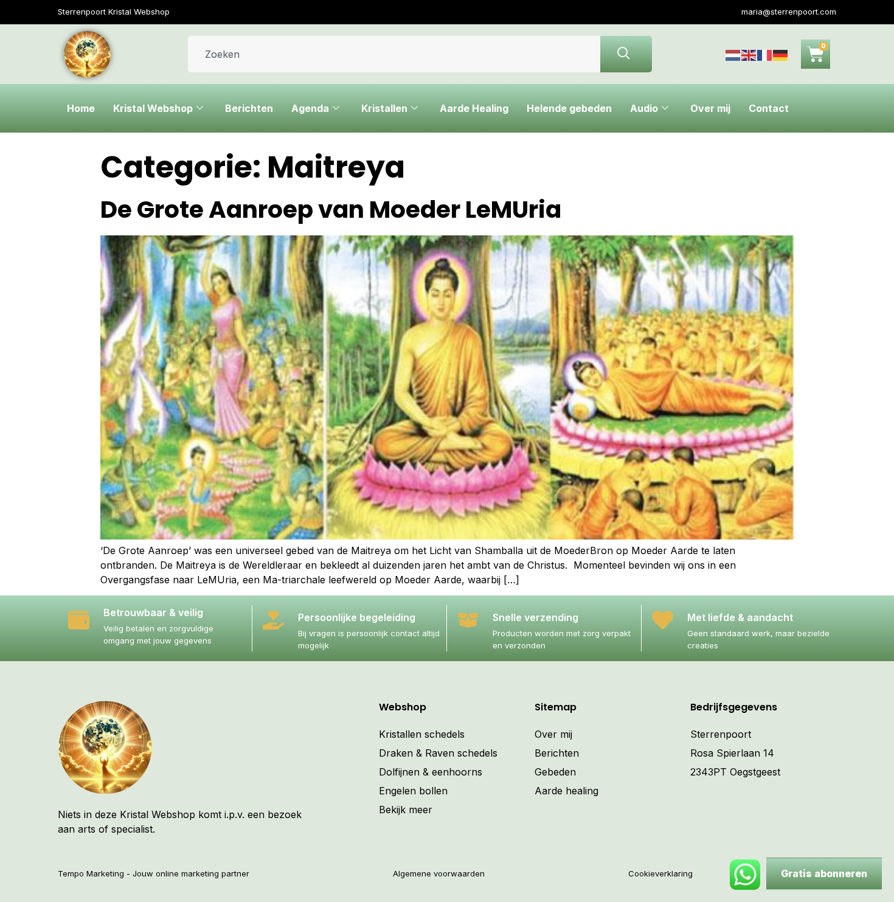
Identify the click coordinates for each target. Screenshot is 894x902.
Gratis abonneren (824, 873)
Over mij (710, 108)
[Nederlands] (733, 54)
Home (81, 108)
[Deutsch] (781, 54)
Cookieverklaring (660, 873)
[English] (749, 54)
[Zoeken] (626, 54)
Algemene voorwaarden (439, 873)
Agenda (310, 108)
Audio (644, 108)
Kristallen (384, 108)
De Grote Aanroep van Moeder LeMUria (330, 209)
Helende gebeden (569, 108)
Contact (769, 108)
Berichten (249, 108)
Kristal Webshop (153, 108)
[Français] (765, 54)
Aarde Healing (474, 108)
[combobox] (394, 54)
